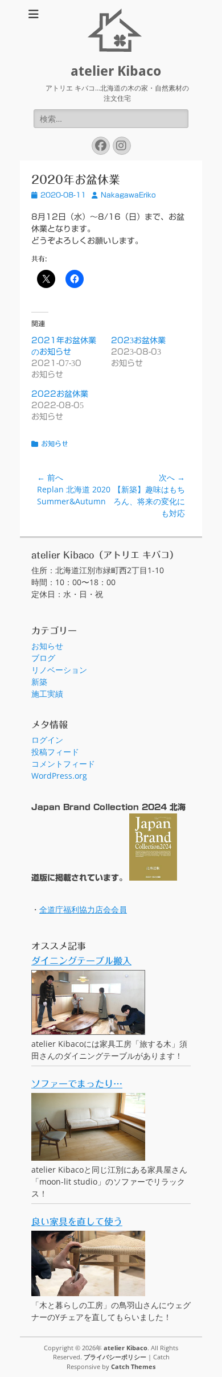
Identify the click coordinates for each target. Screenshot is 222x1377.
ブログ (43, 657)
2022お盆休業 (59, 394)
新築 (39, 681)
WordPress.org (59, 775)
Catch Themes (133, 1366)
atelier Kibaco (116, 71)
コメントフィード (63, 763)
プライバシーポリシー (115, 1357)
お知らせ (54, 443)
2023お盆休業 (138, 340)
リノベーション (59, 669)
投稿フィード (55, 751)
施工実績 (47, 693)
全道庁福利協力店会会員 (83, 909)
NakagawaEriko (128, 194)
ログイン (47, 739)
